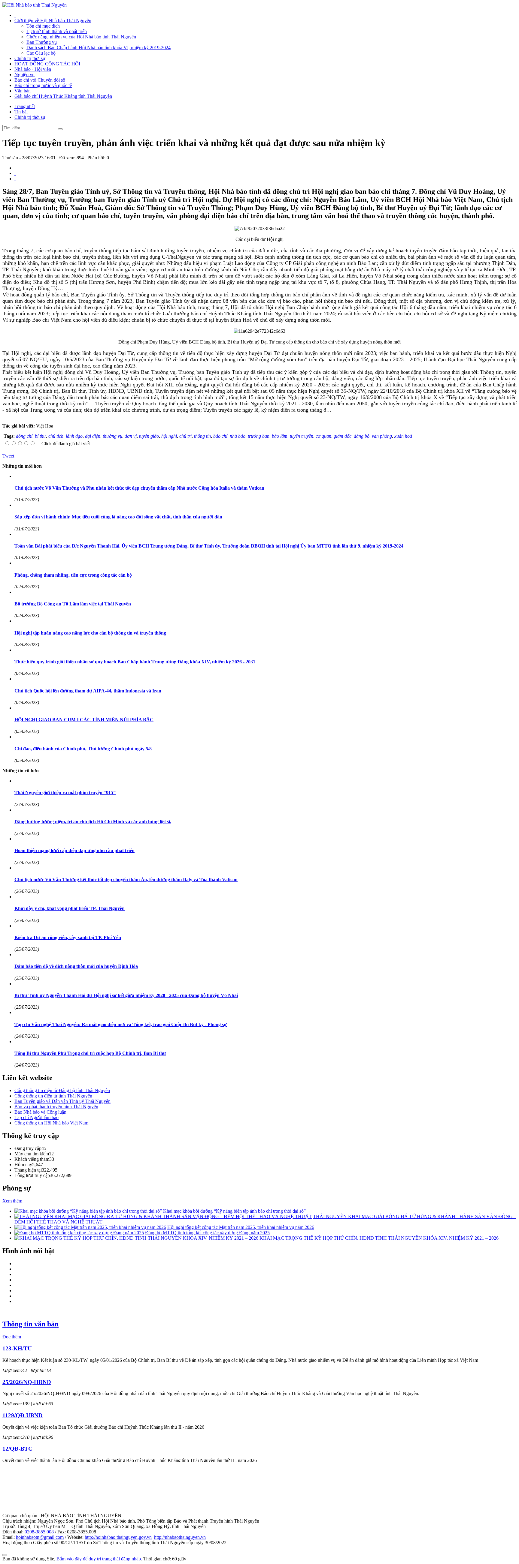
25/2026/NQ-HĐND (26, 1382)
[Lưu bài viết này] (15, 178)
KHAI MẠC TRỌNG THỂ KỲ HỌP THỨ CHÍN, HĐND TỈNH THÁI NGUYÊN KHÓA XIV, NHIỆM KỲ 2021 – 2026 (379, 1238)
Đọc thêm (11, 1336)
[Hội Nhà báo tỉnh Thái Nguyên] (34, 5)
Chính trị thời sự (29, 58)
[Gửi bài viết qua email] (15, 167)
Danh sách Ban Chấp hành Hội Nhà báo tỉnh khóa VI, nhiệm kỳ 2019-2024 (98, 47)
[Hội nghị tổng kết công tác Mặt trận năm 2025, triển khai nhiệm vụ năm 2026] (90, 1227)
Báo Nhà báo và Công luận (40, 1112)
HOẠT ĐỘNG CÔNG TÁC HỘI (47, 63)
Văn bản (22, 90)
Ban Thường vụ (41, 42)
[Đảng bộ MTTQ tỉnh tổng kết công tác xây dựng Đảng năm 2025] (79, 1232)
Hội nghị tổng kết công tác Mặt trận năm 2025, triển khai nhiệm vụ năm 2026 (240, 1227)
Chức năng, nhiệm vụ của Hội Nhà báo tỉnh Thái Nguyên (81, 36)
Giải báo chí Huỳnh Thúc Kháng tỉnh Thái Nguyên (63, 96)
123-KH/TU (17, 1348)
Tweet (8, 455)
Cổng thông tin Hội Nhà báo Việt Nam (51, 1122)
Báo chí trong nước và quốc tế (43, 85)
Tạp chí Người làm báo (36, 1117)
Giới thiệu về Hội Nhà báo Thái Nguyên (52, 20)
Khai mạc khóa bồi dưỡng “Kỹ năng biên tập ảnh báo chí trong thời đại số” (234, 1211)
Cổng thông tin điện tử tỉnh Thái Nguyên (53, 1095)
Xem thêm (12, 1200)
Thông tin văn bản (30, 1324)
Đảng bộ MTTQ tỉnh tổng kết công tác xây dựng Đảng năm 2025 (207, 1232)
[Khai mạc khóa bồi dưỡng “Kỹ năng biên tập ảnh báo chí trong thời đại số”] (88, 1211)
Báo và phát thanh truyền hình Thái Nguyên (56, 1106)
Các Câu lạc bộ (41, 53)
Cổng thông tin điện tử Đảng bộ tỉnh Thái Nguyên (62, 1090)
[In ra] (15, 173)
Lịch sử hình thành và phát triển (56, 31)
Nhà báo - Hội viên (32, 69)
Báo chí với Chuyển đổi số (39, 80)
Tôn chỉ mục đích (43, 26)
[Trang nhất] (15, 15)
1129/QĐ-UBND (22, 1415)
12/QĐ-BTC (17, 1448)
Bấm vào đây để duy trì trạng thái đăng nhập (98, 1558)
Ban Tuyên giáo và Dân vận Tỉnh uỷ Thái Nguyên (62, 1101)
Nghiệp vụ (24, 74)
